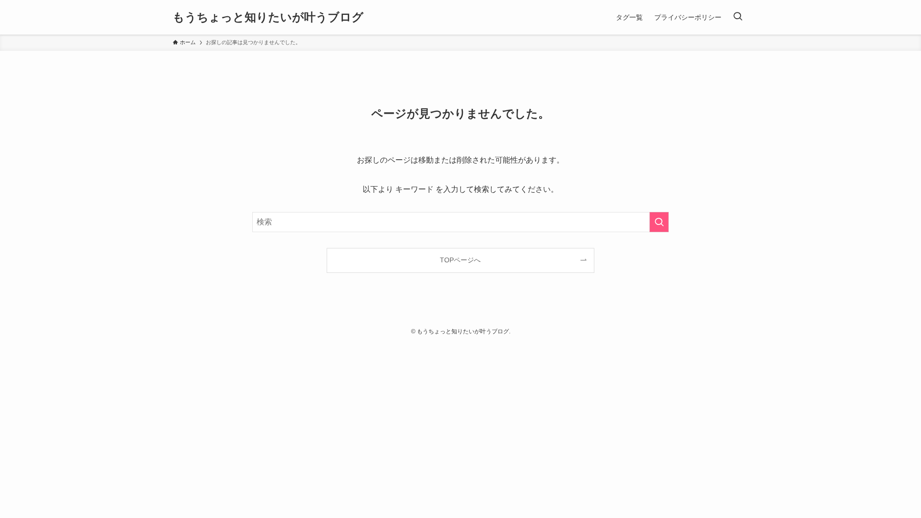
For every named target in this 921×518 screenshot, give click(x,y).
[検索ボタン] (737, 17)
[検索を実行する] (659, 222)
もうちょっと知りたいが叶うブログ (268, 17)
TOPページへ (460, 260)
